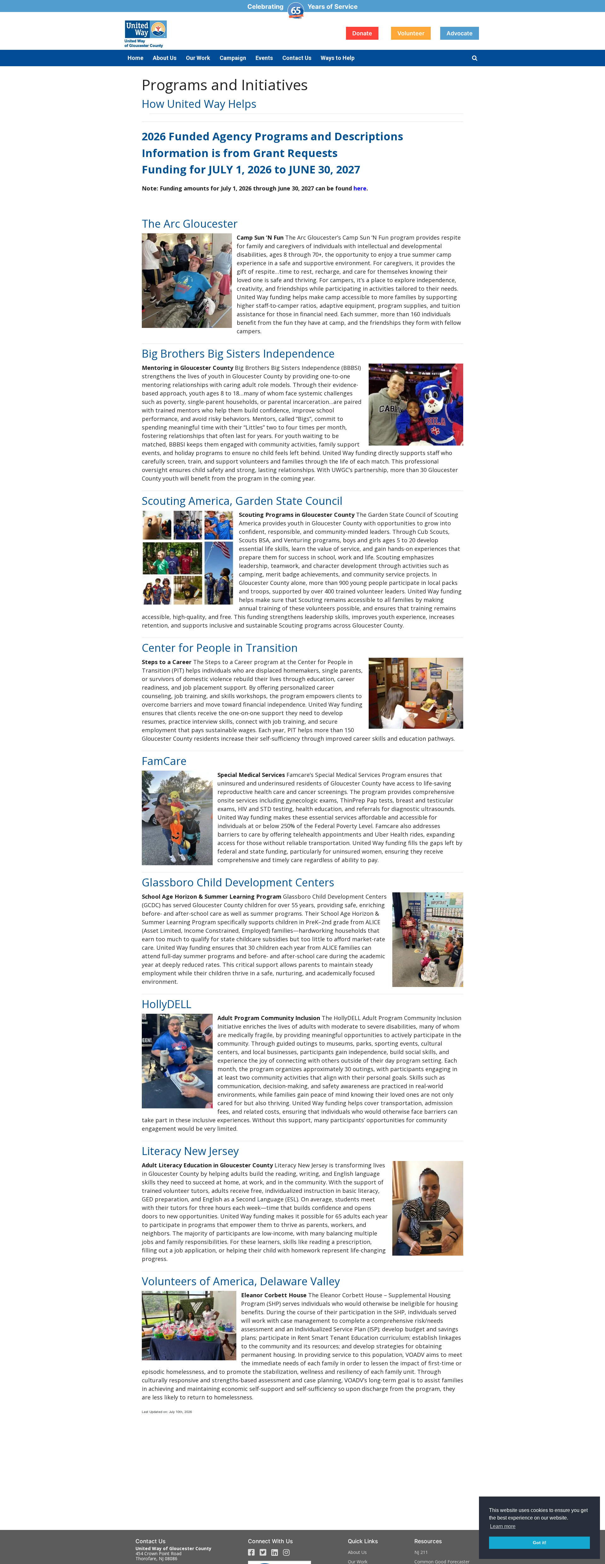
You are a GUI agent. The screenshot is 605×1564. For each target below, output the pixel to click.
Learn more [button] (503, 1526)
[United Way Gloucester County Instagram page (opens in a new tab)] (286, 1552)
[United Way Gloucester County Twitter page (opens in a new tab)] (263, 1552)
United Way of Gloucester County (186, 34)
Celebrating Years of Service (302, 6)
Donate (362, 33)
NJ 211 (421, 1552)
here (360, 188)
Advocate (460, 33)
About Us (357, 1552)
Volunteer (410, 33)
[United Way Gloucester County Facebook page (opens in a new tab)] (251, 1552)
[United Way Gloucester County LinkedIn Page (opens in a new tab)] (274, 1552)
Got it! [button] (539, 1542)
